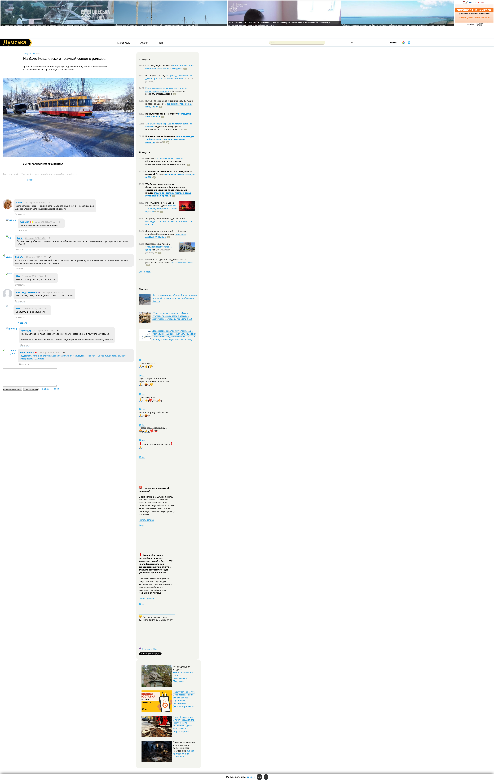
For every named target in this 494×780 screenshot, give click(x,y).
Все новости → (146, 271)
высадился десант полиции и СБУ (170, 175)
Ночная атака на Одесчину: (160, 136)
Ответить (20, 214)
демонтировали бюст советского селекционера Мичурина (169, 67)
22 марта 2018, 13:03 (32, 308)
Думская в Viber (150, 649)
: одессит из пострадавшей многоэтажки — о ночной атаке (165, 128)
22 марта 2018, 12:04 (32, 276)
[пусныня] (11, 220)
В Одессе (150, 158)
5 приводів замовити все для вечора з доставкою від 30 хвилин (168, 77)
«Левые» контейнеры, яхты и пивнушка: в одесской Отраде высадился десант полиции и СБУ (157, 25)
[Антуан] (7, 208)
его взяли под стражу (181, 262)
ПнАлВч (19, 257)
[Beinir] (9, 238)
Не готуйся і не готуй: (156, 75)
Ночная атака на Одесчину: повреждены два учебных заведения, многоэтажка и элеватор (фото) (44, 25)
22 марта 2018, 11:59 (36, 257)
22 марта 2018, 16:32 (45, 221)
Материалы (123, 42)
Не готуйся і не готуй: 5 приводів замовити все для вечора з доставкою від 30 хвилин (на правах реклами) (184, 699)
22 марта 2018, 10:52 (36, 202)
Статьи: (144, 289)
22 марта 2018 (29, 53)
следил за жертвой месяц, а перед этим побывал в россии (168, 194)
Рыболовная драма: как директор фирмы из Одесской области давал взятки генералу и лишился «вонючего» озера (393, 25)
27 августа (144, 59)
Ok (259, 776)
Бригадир (26, 330)
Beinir (20, 238)
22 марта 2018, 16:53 (35, 238)
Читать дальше (146, 519)
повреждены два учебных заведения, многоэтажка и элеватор (169, 139)
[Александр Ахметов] (7, 297)
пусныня (24, 221)
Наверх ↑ (30, 179)
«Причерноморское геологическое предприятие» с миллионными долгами (165, 163)
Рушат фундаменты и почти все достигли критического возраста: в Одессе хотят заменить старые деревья (184, 724)
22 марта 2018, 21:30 (44, 330)
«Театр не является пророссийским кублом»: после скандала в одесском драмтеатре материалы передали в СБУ (172, 316)
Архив (144, 42)
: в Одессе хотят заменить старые (165, 92)
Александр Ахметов (26, 292)
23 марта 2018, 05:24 (50, 352)
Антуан (19, 202)
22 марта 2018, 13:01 (53, 292)
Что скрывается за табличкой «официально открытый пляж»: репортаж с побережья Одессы (174, 298)
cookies (251, 776)
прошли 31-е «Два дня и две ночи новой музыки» (161, 208)
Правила (45, 388)
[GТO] (9, 274)
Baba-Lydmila (27, 352)
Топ (161, 42)
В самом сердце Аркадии (157, 243)
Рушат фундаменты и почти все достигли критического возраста (166, 89)
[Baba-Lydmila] (9, 353)
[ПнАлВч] (7, 257)
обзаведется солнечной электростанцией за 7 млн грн (168, 223)
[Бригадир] (11, 328)
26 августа (144, 152)
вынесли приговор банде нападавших (168, 105)
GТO (17, 276)
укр (352, 42)
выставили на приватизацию (169, 158)
